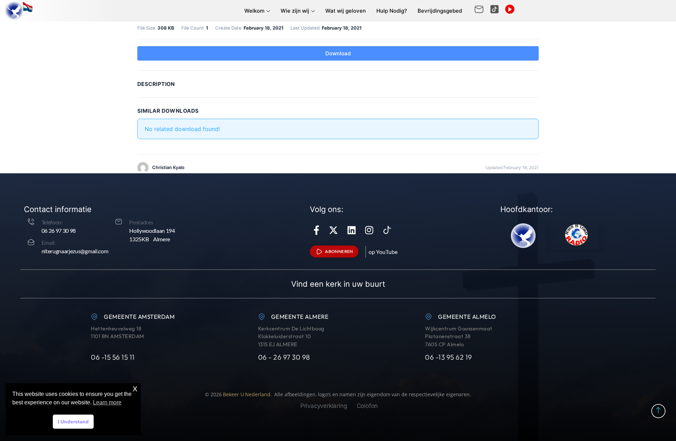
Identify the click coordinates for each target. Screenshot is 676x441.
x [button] (135, 388)
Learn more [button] (107, 402)
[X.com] (333, 230)
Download (338, 53)
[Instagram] (369, 230)
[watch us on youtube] (509, 9)
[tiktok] (387, 230)
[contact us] (494, 9)
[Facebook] (316, 230)
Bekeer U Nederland (246, 394)
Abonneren (339, 251)
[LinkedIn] (351, 230)
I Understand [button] (73, 421)
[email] (479, 9)
